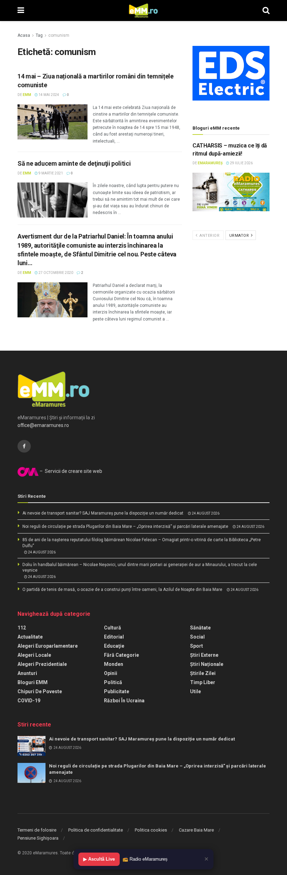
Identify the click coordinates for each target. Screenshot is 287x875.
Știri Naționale (206, 664)
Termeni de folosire (37, 830)
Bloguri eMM (33, 682)
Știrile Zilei (203, 673)
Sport (196, 646)
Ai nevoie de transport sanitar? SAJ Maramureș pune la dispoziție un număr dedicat (102, 513)
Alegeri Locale (34, 655)
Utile (195, 691)
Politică (113, 682)
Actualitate (30, 637)
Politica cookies (151, 830)
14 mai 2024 (48, 95)
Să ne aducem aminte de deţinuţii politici (74, 163)
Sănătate (200, 628)
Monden (113, 664)
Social (197, 637)
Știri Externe (204, 655)
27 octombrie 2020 (55, 273)
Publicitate (116, 691)
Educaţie (114, 646)
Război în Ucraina (124, 700)
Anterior (209, 235)
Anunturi (27, 673)
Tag (39, 35)
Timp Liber (202, 682)
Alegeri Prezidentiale (42, 664)
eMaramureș (210, 163)
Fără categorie (121, 655)
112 (22, 628)
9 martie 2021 (50, 173)
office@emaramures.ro (43, 425)
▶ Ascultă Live (99, 859)
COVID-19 (29, 700)
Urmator (239, 235)
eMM (27, 95)
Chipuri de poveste (40, 691)
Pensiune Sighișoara (38, 838)
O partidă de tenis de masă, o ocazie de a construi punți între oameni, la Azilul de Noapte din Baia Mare (122, 589)
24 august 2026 (205, 513)
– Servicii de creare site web (70, 471)
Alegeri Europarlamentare (48, 646)
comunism (58, 35)
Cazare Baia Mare (196, 830)
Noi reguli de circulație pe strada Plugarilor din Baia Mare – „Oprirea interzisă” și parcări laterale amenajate (125, 526)
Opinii (110, 673)
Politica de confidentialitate (95, 830)
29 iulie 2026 (241, 163)
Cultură (112, 628)
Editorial (114, 637)
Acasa (24, 35)
